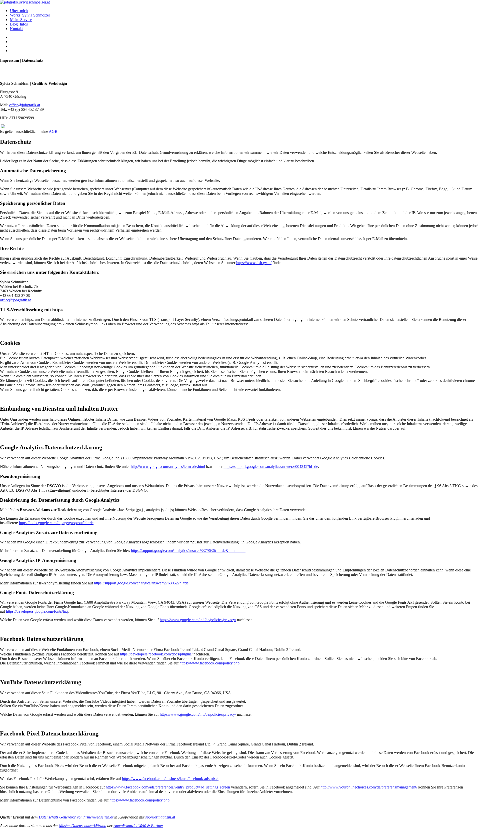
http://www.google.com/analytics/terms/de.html (168, 466)
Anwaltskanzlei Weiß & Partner (138, 825)
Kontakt (16, 29)
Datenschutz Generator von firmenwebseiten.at (76, 817)
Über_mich (19, 11)
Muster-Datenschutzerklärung (82, 825)
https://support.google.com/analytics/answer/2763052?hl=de (141, 583)
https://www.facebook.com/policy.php (210, 663)
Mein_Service (21, 20)
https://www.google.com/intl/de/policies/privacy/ (198, 620)
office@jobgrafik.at (24, 105)
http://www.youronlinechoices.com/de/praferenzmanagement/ (368, 787)
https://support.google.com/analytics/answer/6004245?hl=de (271, 466)
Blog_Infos (19, 24)
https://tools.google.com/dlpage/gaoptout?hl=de (56, 523)
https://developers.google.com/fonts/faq (37, 611)
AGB (53, 131)
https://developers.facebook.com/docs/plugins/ (156, 654)
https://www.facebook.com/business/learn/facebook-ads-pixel (170, 778)
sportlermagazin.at (160, 817)
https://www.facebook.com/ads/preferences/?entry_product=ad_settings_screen (168, 787)
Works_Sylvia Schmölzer (30, 15)
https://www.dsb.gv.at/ (254, 263)
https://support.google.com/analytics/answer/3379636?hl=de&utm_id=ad (188, 550)
